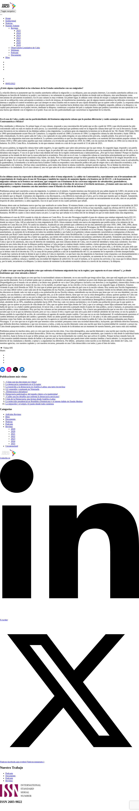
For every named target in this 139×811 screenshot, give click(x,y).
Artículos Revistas (13, 414)
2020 (18, 43)
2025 (18, 30)
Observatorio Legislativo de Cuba (25, 48)
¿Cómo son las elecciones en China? (21, 382)
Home (8, 18)
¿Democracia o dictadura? (16, 392)
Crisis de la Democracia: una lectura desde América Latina (30, 399)
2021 (18, 40)
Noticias (8, 23)
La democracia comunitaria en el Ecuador (23, 384)
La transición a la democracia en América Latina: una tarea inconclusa (35, 387)
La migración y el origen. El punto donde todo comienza (29, 404)
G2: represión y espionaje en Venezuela (22, 389)
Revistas (14, 28)
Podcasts (14, 52)
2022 (18, 38)
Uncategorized (11, 446)
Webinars (15, 50)
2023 (18, 35)
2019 (18, 45)
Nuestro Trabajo (12, 26)
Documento (16, 55)
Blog (7, 57)
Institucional (10, 21)
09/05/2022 (10, 83)
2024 (18, 33)
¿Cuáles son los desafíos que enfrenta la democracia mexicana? (32, 396)
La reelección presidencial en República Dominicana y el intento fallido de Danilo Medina (44, 401)
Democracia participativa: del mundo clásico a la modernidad (31, 394)
